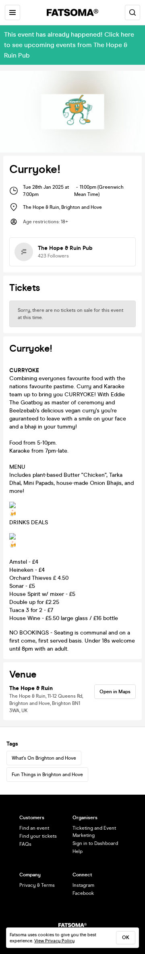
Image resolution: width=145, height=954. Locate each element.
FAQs (25, 844)
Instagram (83, 885)
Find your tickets (38, 836)
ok (125, 937)
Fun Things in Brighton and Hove (47, 774)
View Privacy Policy (54, 941)
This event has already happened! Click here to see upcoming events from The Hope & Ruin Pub (69, 45)
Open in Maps (114, 691)
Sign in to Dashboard (95, 843)
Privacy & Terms (37, 885)
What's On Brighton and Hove (44, 758)
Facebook (83, 893)
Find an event (34, 828)
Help (77, 851)
